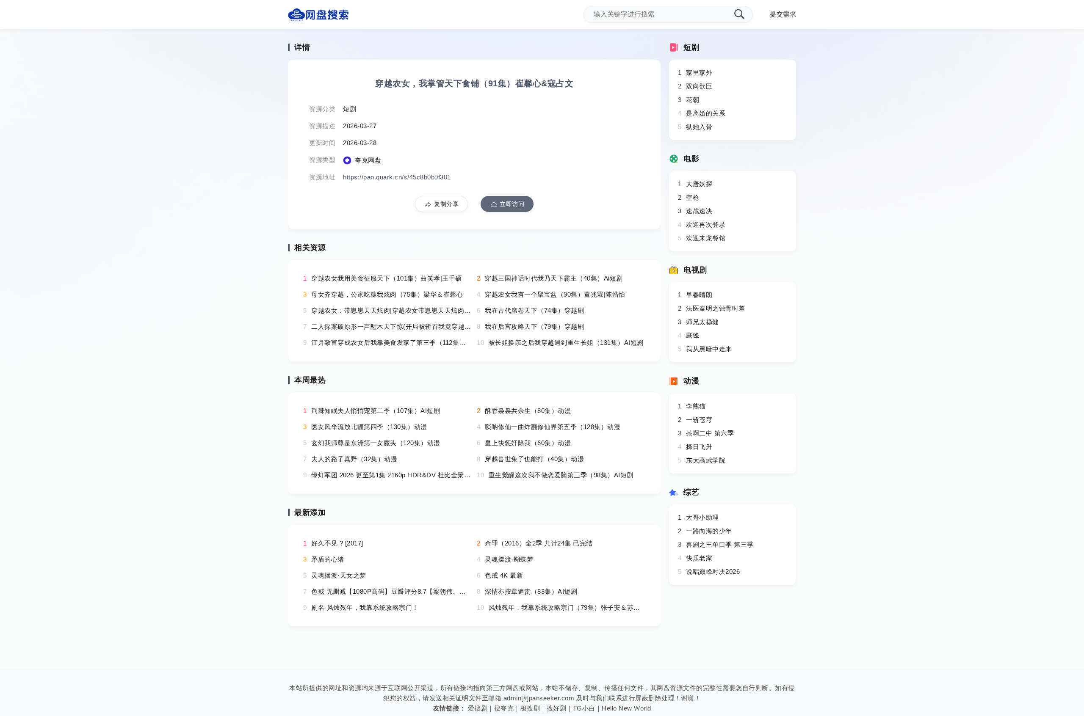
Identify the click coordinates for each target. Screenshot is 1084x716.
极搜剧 (530, 708)
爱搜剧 (478, 708)
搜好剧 (557, 708)
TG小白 (584, 708)
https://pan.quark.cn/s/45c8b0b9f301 (397, 177)
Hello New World (626, 708)
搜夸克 (504, 708)
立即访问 (512, 204)
